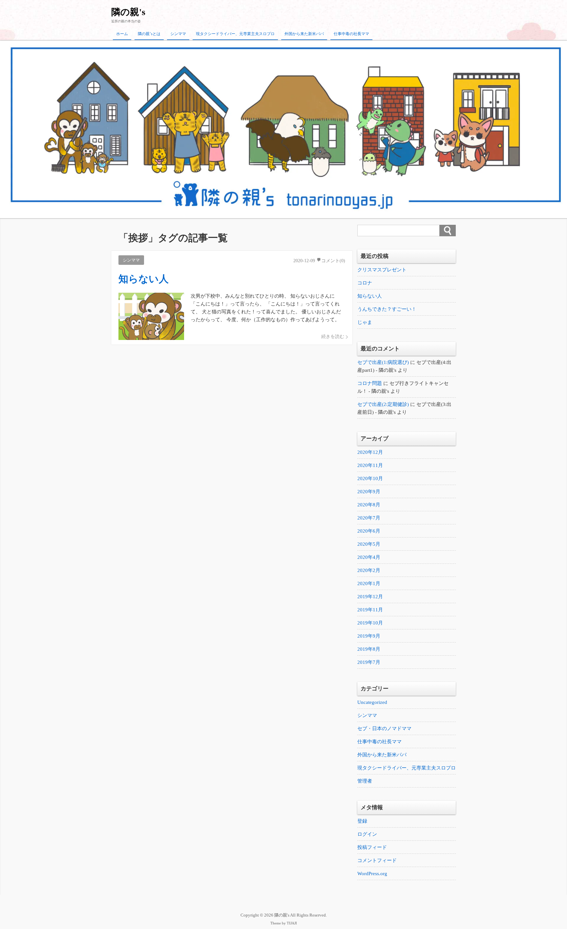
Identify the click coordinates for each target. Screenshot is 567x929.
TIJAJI (292, 923)
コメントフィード (377, 860)
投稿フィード (372, 847)
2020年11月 (370, 465)
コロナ (364, 282)
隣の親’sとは (149, 34)
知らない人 (369, 296)
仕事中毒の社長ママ (351, 34)
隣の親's (128, 12)
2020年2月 (368, 570)
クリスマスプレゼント (382, 269)
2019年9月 (368, 636)
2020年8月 (368, 504)
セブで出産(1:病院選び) (383, 362)
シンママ (178, 34)
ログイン (367, 834)
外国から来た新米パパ (304, 34)
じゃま (364, 322)
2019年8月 (368, 649)
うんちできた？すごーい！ (386, 309)
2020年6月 (368, 531)
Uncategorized (372, 702)
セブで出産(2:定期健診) (383, 404)
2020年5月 (368, 544)
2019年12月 (370, 596)
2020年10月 (370, 478)
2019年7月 (368, 662)
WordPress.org (372, 873)
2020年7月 (368, 517)
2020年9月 (368, 491)
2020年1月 (368, 583)
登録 (362, 821)
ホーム (122, 34)
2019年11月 (370, 609)
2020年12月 (370, 452)
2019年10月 (370, 622)
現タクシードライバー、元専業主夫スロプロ (235, 34)
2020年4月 (368, 557)
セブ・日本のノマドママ (384, 728)
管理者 (364, 781)
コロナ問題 (369, 383)
